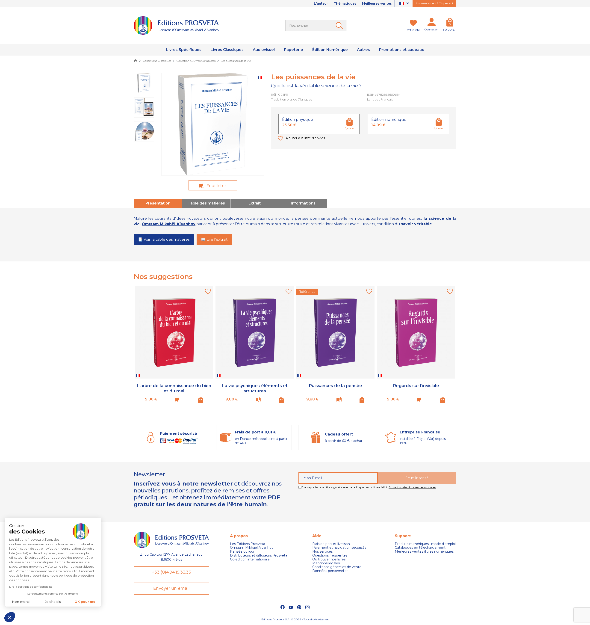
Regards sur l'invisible (416, 385)
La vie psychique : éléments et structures (255, 388)
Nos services (322, 552)
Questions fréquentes (329, 555)
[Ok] (340, 25)
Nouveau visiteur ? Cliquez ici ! (434, 3)
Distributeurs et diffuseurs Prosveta (258, 555)
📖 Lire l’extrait (214, 239)
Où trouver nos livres (328, 559)
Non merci (21, 602)
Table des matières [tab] (206, 203)
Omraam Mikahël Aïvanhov (168, 224)
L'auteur (321, 3)
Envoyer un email (171, 588)
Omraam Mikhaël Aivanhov (251, 548)
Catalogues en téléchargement (420, 548)
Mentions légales (326, 563)
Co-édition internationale (250, 559)
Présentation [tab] (157, 203)
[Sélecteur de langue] (404, 3)
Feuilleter (215, 185)
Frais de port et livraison (331, 544)
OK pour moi (85, 602)
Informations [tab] (303, 203)
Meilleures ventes (377, 3)
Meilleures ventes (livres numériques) (424, 552)
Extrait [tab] (254, 203)
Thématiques (345, 3)
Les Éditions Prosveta (247, 544)
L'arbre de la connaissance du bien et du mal (174, 388)
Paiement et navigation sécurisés (339, 548)
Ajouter (349, 128)
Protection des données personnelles (412, 487)
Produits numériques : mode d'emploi (425, 544)
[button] (9, 617)
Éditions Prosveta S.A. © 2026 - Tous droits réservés (295, 619)
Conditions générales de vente (336, 567)
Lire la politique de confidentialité (30, 586)
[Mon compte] (431, 23)
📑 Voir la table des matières (163, 239)
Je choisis (53, 602)
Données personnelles (330, 571)
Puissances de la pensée (335, 385)
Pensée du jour (242, 552)
